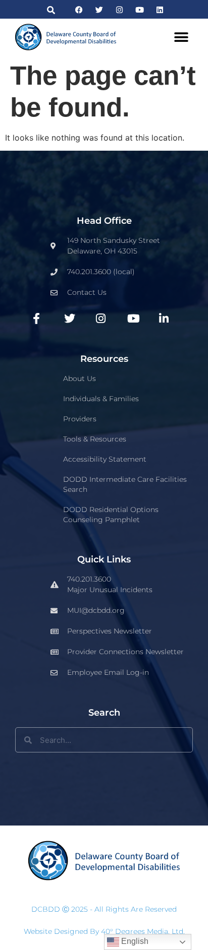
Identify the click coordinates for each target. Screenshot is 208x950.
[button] (51, 10)
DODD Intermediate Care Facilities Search (125, 484)
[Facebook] (79, 10)
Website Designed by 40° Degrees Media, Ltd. (104, 931)
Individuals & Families (101, 398)
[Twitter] (99, 10)
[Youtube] (139, 10)
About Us (79, 378)
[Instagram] (119, 10)
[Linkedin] (160, 10)
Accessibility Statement (104, 459)
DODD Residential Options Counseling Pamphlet (111, 514)
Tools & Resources (94, 439)
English (133, 941)
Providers (79, 418)
